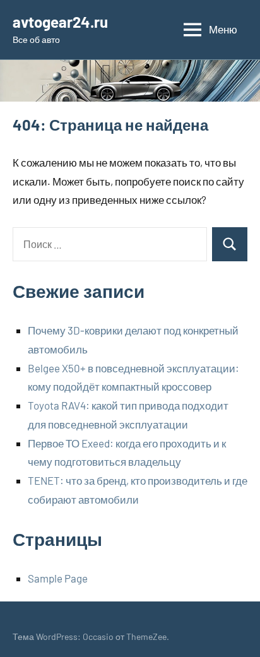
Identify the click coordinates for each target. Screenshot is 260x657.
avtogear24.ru (60, 22)
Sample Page (58, 578)
